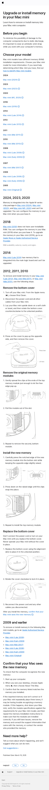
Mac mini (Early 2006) (12, 181)
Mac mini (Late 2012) (12, 124)
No (24, 765)
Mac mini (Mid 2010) (12, 144)
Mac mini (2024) (10, 80)
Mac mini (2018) (10, 106)
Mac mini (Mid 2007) (12, 167)
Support (9, 772)
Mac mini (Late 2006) (12, 176)
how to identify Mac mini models (17, 71)
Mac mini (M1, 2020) (12, 97)
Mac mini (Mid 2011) (12, 135)
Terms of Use (16, 786)
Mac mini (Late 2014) (12, 115)
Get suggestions (10, 748)
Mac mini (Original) (11, 190)
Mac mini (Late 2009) (12, 152)
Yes (15, 765)
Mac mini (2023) (10, 88)
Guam (3, 780)
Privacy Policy (6, 786)
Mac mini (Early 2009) (12, 157)
